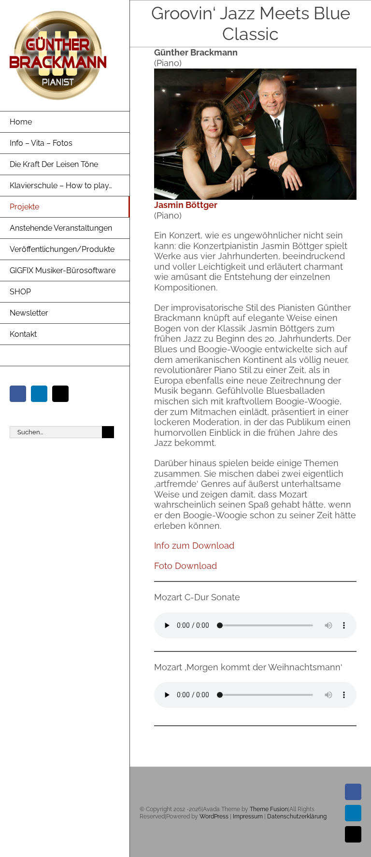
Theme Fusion (269, 809)
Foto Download (185, 566)
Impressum (248, 816)
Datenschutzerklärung (297, 816)
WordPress (214, 816)
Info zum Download (194, 545)
